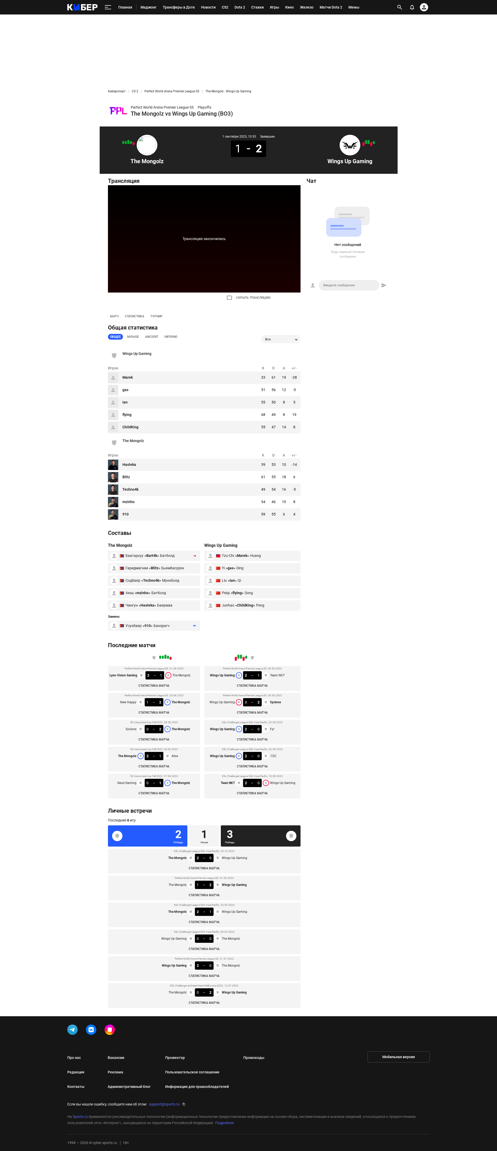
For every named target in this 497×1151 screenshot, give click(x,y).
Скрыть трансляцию (253, 298)
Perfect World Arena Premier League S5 (171, 91)
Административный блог (129, 1087)
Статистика (134, 316)
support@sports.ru (164, 1104)
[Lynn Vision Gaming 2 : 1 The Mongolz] (134, 143)
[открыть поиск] (400, 7)
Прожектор (175, 1058)
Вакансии (116, 1058)
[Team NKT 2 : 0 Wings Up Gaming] (363, 144)
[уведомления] (412, 7)
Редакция (75, 1072)
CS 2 (135, 91)
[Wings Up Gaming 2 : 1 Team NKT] (374, 142)
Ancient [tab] (151, 337)
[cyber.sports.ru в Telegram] (73, 1031)
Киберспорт (117, 91)
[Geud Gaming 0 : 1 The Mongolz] (123, 142)
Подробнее (224, 1123)
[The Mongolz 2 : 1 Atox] (126, 142)
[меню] (108, 7)
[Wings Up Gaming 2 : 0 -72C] (366, 142)
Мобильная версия (398, 1057)
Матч (114, 316)
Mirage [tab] (133, 337)
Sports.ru (80, 1117)
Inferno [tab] (170, 337)
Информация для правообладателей (197, 1087)
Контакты (75, 1087)
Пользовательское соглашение (192, 1072)
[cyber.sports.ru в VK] (92, 1031)
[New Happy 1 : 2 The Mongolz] (131, 142)
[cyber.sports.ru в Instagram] (111, 1031)
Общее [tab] (115, 337)
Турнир (156, 316)
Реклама (115, 1072)
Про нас (74, 1058)
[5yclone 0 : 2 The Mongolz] (128, 142)
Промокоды (253, 1058)
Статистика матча (153, 685)
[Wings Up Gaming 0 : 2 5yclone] (371, 144)
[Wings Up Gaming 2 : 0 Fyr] (369, 142)
